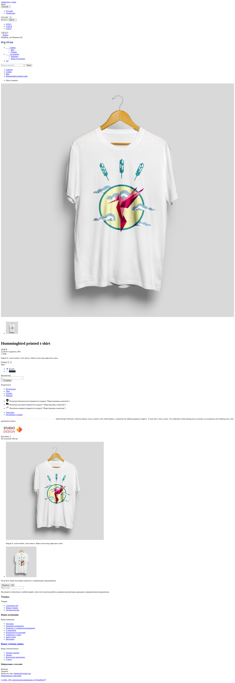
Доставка (10, 624)
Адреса (9, 659)
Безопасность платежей (15, 632)
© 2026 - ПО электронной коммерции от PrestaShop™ (23, 680)
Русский (9, 11)
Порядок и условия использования (20, 628)
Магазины (10, 639)
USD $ (8, 29)
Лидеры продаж (12, 610)
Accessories (12, 54)
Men (12, 50)
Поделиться (11, 389)
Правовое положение (15, 626)
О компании (11, 630)
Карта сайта (11, 637)
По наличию (6, 439)
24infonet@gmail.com (22, 673)
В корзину (6, 380)
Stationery (15, 56)
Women (14, 52)
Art (7, 61)
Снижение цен (12, 606)
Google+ (9, 393)
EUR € (8, 24)
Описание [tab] (10, 412)
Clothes (11, 48)
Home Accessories (18, 59)
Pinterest (9, 396)
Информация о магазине (11, 676)
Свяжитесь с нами (8, 2)
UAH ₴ (9, 26)
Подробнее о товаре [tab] (14, 415)
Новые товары (12, 608)
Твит (8, 391)
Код (3, 436)
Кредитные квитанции (15, 657)
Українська (10, 13)
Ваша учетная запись (12, 644)
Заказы (9, 655)
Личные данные (12, 653)
